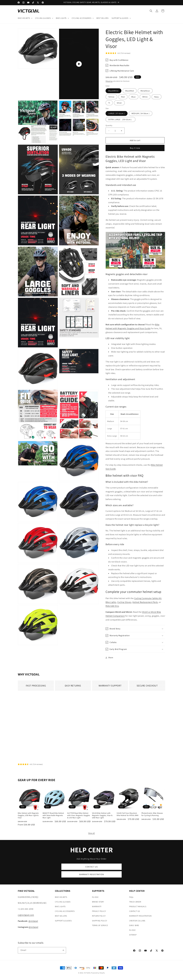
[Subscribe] (63, 950)
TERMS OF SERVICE (100, 925)
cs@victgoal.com (26, 915)
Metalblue (145, 91)
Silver (119, 103)
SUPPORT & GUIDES (63, 920)
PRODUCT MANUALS (137, 906)
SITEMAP (133, 935)
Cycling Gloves (124, 602)
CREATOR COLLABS (137, 920)
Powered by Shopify (98, 973)
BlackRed (129, 91)
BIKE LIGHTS (60, 906)
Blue (133, 97)
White (145, 97)
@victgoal (33, 921)
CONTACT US (91, 866)
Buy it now (135, 148)
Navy (156, 97)
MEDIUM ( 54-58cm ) (141, 113)
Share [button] (110, 657)
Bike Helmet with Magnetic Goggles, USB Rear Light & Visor (28, 815)
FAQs (131, 897)
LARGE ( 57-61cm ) (116, 113)
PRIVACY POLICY (99, 911)
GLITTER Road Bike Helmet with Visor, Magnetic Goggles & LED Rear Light (78, 815)
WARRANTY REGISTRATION (91, 874)
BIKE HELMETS (61, 897)
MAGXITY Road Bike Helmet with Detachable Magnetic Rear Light (53, 815)
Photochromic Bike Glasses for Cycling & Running (152, 814)
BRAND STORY (98, 902)
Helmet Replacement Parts (145, 602)
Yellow (111, 97)
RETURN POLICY (99, 916)
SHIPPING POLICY (99, 920)
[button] (24, 18)
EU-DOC (95, 897)
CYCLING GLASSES (62, 902)
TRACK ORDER (135, 902)
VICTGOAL (87, 973)
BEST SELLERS (61, 916)
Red (123, 97)
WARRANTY (97, 906)
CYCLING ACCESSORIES (64, 911)
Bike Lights (111, 602)
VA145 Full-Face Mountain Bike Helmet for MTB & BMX (127, 814)
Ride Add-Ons (112, 606)
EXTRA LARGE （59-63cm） (120, 119)
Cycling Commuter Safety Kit (147, 598)
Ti (109, 103)
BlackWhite (113, 91)
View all (91, 833)
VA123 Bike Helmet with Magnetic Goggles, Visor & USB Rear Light (102, 815)
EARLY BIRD (134, 925)
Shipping (109, 81)
